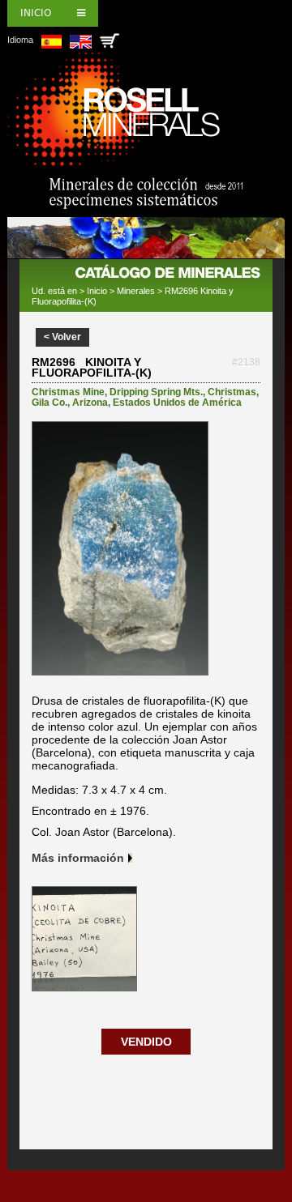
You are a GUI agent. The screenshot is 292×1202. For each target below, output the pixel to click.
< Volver (62, 337)
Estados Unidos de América (177, 402)
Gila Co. (49, 402)
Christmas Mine (68, 392)
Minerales (136, 291)
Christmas (232, 392)
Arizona (90, 402)
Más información (78, 857)
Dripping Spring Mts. (156, 392)
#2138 (246, 362)
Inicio (35, 13)
